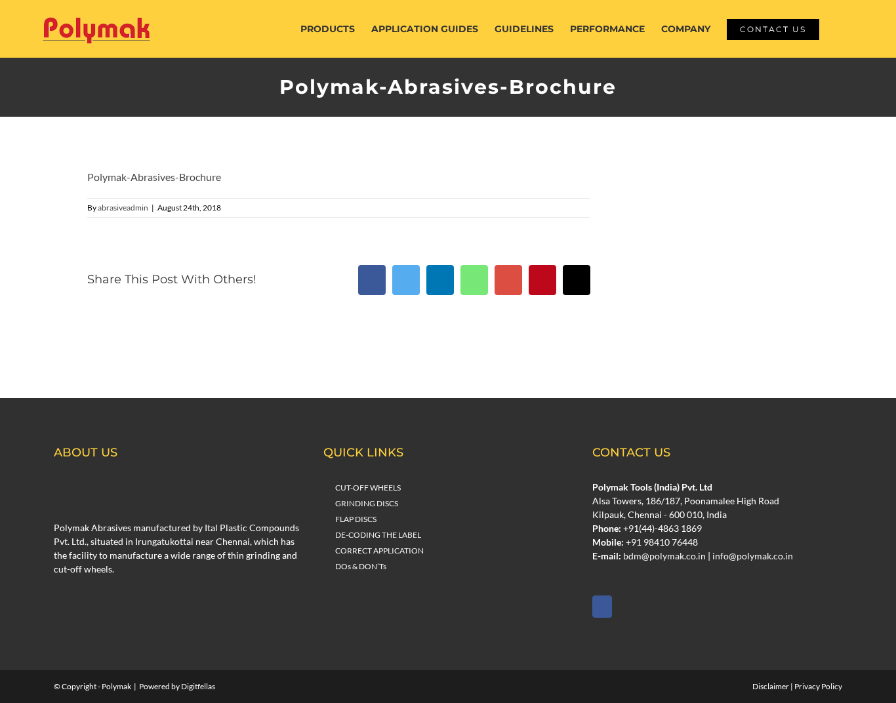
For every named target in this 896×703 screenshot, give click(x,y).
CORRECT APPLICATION (379, 550)
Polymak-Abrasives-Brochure (154, 177)
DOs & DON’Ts (360, 566)
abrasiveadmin (123, 207)
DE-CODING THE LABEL (378, 535)
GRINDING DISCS (366, 503)
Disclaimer (770, 686)
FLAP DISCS (356, 519)
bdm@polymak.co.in (664, 555)
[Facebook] (602, 606)
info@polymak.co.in (752, 555)
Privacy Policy (818, 686)
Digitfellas (198, 686)
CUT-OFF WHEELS (368, 487)
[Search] (839, 29)
